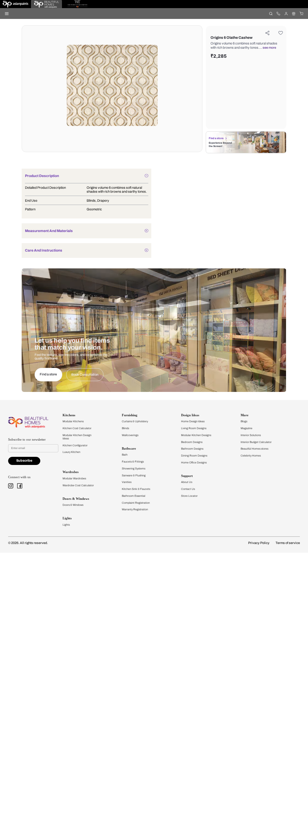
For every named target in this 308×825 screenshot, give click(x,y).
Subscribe (24, 460)
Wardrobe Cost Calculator (78, 485)
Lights (66, 524)
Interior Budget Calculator (256, 442)
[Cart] (301, 13)
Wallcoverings (130, 435)
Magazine (246, 428)
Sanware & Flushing (134, 475)
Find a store (216, 138)
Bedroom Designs (191, 442)
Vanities (126, 482)
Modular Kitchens (73, 421)
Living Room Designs (193, 428)
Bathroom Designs (192, 448)
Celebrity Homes (251, 455)
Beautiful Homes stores (254, 448)
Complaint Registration (136, 502)
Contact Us (188, 488)
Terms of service (288, 543)
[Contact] (278, 13)
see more (269, 47)
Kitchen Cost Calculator (77, 428)
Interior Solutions (251, 435)
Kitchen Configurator (75, 445)
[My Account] (286, 13)
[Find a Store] (293, 13)
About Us (186, 482)
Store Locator (189, 495)
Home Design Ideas (193, 421)
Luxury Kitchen (71, 452)
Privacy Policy (259, 543)
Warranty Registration (135, 509)
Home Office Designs (194, 462)
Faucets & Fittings (133, 461)
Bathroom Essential (133, 495)
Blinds (125, 428)
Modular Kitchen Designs (196, 435)
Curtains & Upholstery (135, 421)
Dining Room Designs (194, 455)
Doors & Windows (73, 504)
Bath (125, 454)
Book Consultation (84, 374)
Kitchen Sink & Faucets (136, 488)
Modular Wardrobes (74, 478)
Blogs (244, 421)
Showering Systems (133, 468)
